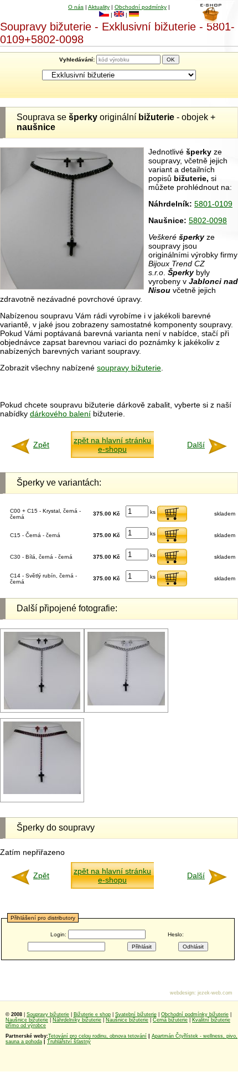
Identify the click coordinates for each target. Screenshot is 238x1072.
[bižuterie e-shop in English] (119, 15)
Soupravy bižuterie (48, 1014)
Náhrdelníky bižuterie (77, 1020)
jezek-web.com (215, 993)
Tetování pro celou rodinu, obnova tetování (97, 1036)
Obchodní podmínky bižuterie (195, 1014)
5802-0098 (208, 220)
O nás (76, 7)
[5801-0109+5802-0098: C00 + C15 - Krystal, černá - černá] (42, 707)
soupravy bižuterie (129, 367)
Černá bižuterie (170, 1020)
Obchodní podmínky (141, 7)
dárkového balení (60, 413)
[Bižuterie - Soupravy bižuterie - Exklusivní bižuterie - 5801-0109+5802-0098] (72, 286)
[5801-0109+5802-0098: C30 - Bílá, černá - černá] (126, 703)
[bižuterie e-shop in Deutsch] (134, 15)
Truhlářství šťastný (69, 1041)
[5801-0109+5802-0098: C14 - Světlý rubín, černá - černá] (42, 792)
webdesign (182, 993)
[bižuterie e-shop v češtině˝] (104, 15)
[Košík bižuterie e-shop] (210, 20)
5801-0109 (213, 203)
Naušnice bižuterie (27, 1020)
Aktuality (99, 7)
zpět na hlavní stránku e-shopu (112, 444)
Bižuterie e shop (92, 1014)
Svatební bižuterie (136, 1014)
